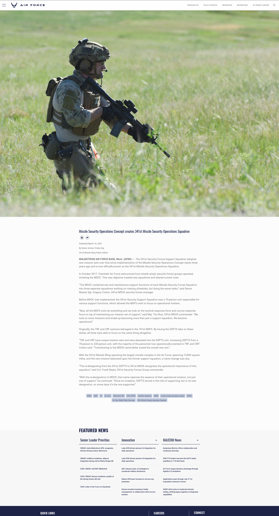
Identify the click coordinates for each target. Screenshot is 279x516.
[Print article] (82, 237)
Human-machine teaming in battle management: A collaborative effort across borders (138, 491)
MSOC (156, 395)
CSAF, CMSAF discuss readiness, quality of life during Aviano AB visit (97, 477)
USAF (95, 395)
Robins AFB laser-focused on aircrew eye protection (138, 480)
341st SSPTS (131, 395)
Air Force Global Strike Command (124, 400)
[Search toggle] (274, 5)
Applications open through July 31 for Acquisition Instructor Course (177, 480)
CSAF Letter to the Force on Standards (95, 487)
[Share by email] (87, 237)
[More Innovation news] (156, 440)
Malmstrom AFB (118, 395)
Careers (159, 513)
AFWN (89, 395)
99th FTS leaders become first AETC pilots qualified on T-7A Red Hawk (179, 459)
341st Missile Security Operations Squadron (152, 400)
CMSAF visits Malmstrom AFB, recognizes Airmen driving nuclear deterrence (96, 449)
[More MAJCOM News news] (197, 440)
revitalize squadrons (144, 395)
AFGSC (189, 395)
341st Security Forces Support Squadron (163, 259)
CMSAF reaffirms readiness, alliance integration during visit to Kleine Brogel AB (96, 459)
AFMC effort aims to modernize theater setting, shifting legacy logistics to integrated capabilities (180, 491)
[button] (3, 5)
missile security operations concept (172, 395)
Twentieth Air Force (109, 273)
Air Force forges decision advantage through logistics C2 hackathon (180, 470)
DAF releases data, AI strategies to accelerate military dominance (135, 470)
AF (101, 395)
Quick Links (47, 513)
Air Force (108, 395)
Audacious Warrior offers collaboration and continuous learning (180, 449)
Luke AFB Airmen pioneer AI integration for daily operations (139, 449)
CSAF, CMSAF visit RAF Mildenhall (93, 469)
